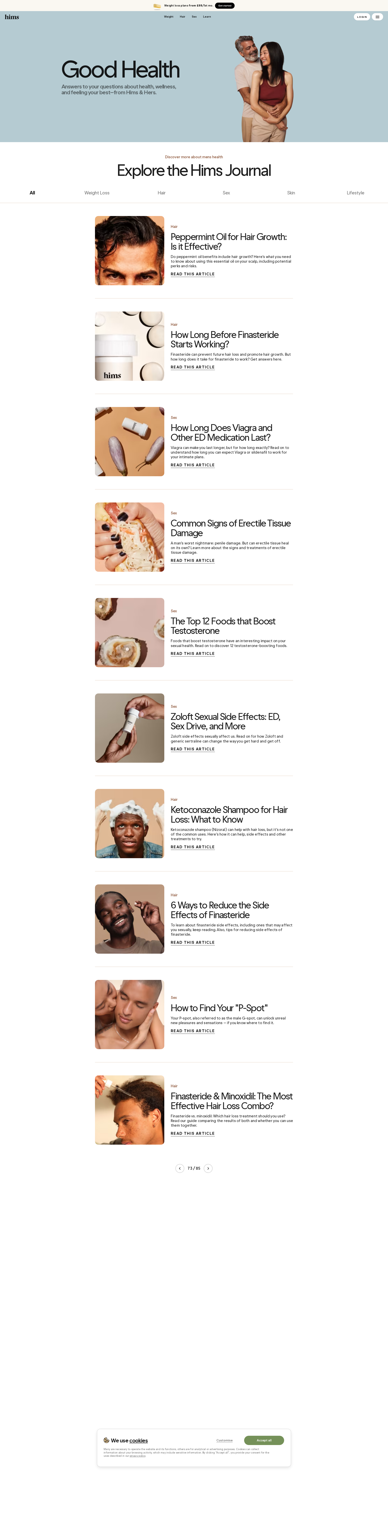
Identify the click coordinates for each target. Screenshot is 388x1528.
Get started (224, 5)
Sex (194, 16)
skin (291, 193)
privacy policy (137, 1456)
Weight (168, 16)
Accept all (264, 1440)
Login (362, 17)
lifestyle (355, 193)
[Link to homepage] (81, 16)
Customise (224, 1440)
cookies (138, 1440)
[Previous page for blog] (179, 1168)
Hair (182, 16)
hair (162, 193)
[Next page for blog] (208, 1168)
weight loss (97, 193)
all (32, 193)
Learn (207, 16)
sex (226, 193)
